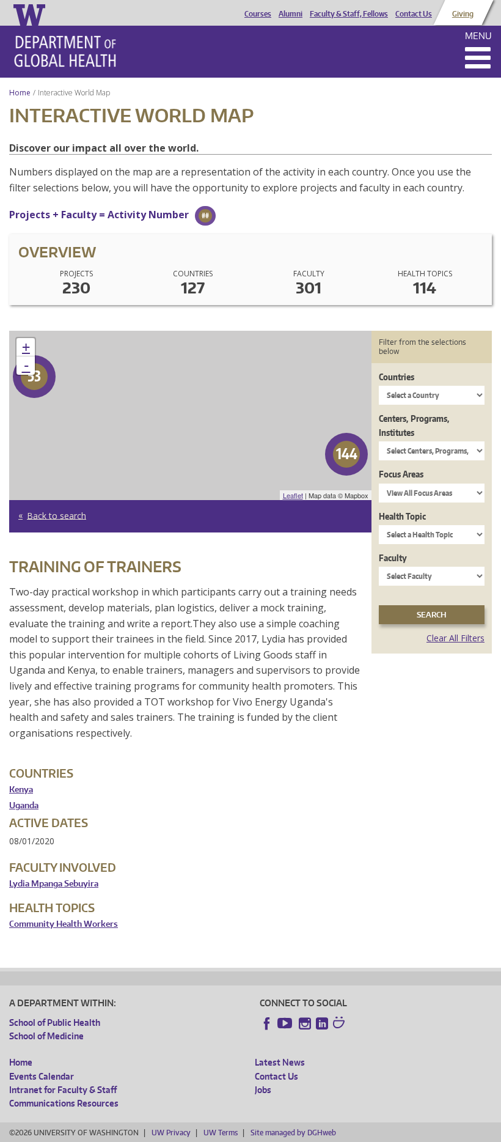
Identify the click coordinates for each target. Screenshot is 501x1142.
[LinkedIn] (322, 1023)
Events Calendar (41, 1076)
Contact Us (413, 14)
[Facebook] (267, 1023)
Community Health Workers (63, 924)
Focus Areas (401, 474)
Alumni (290, 14)
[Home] (65, 51)
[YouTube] (286, 1023)
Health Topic (402, 516)
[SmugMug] (340, 1024)
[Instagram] (305, 1023)
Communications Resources (64, 1103)
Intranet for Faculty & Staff (63, 1090)
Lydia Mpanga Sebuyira (53, 883)
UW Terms (220, 1132)
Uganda (23, 805)
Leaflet (293, 495)
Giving (463, 14)
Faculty (393, 558)
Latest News (280, 1062)
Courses (257, 14)
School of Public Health (54, 1022)
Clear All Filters (455, 638)
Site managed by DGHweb (293, 1132)
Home (20, 92)
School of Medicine (46, 1036)
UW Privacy (171, 1132)
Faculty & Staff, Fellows (349, 14)
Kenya (21, 789)
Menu (478, 36)
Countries (396, 377)
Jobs (263, 1090)
